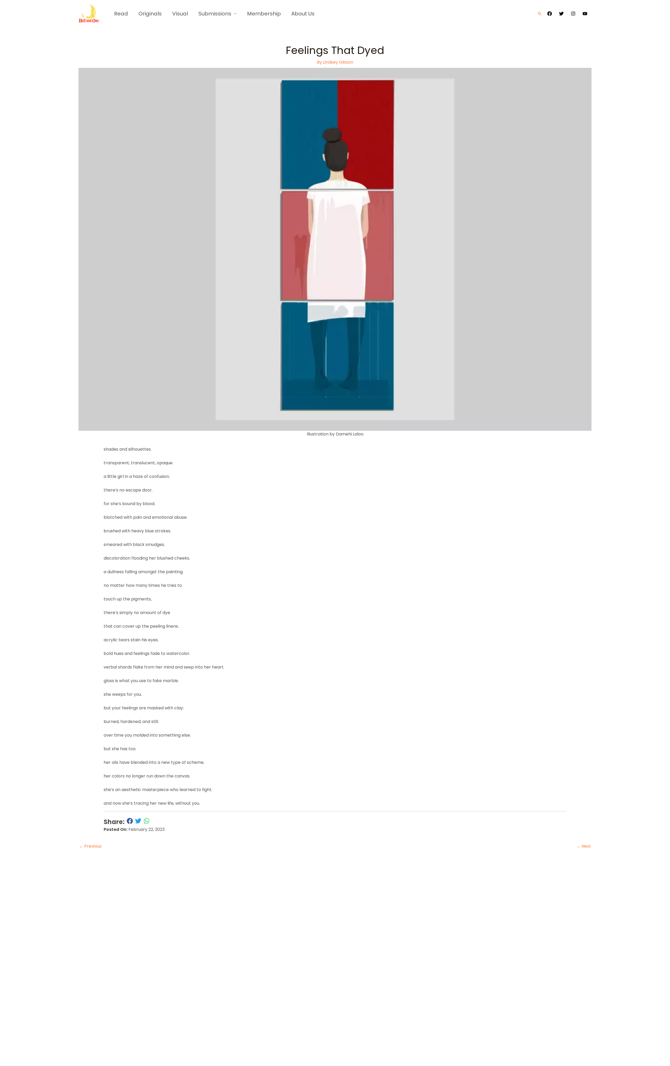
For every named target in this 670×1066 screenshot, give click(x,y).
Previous (90, 846)
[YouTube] (585, 13)
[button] (539, 13)
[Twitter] (561, 13)
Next (583, 846)
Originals (150, 13)
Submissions (214, 13)
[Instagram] (573, 13)
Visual (180, 13)
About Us (303, 13)
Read (121, 13)
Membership (264, 13)
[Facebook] (549, 13)
